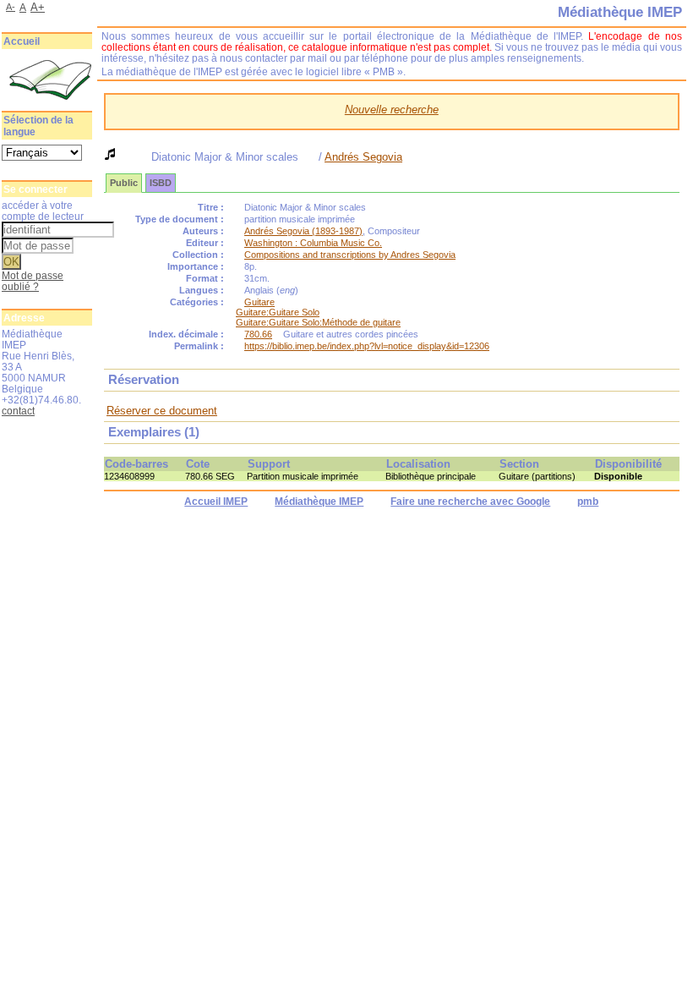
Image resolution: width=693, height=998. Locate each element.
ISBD (161, 183)
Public (124, 183)
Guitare (259, 302)
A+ (37, 7)
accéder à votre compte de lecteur (43, 211)
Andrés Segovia (363, 157)
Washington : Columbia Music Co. (313, 243)
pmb (587, 501)
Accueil (21, 41)
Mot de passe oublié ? (32, 281)
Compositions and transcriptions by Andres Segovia (350, 255)
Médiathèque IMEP (319, 501)
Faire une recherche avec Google (470, 501)
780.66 (258, 334)
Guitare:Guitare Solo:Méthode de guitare (318, 322)
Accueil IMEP (216, 501)
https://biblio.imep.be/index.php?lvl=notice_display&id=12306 (366, 346)
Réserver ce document (161, 410)
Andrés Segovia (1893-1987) (303, 231)
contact (18, 410)
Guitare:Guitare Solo (277, 312)
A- (10, 7)
